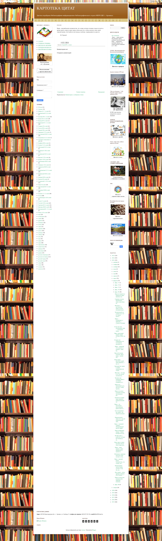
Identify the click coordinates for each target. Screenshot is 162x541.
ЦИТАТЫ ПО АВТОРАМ (44, 45)
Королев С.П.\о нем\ (43, 157)
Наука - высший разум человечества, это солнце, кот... (119, 461)
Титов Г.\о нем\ (42, 201)
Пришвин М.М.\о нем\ (44, 190)
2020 (113, 490)
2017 (113, 497)
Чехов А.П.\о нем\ (42, 212)
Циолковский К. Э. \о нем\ (45, 209)
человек (40, 267)
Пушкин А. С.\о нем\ (43, 193)
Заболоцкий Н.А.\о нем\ (44, 147)
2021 (113, 260)
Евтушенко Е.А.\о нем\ (44, 137)
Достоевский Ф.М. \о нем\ (45, 134)
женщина (40, 222)
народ (39, 240)
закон (39, 226)
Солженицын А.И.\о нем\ (44, 197)
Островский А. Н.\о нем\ (44, 181)
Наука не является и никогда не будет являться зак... (119, 295)
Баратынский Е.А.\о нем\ (44, 113)
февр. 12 (117, 287)
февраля (115, 280)
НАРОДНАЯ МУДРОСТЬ (44, 47)
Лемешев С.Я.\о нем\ (43, 165)
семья (39, 263)
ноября (115, 264)
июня (114, 271)
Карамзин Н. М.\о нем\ (44, 150)
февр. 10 (117, 289)
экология (40, 269)
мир (39, 238)
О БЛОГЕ (40, 41)
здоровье (40, 228)
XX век (40, 107)
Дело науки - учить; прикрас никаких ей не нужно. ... (119, 473)
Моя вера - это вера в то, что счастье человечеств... (119, 374)
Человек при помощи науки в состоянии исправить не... (119, 380)
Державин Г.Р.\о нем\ (43, 132)
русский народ (42, 259)
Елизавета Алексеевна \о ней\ (44, 140)
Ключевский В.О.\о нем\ (44, 154)
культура (40, 232)
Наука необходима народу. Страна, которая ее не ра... (119, 432)
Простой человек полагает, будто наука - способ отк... (119, 355)
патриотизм (41, 246)
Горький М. (64, 45)
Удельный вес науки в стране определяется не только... (119, 368)
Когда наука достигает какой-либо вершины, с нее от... (119, 362)
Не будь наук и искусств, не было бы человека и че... (119, 438)
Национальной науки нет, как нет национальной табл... (119, 419)
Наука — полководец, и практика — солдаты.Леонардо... (119, 321)
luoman (83, 530)
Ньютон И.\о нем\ (42, 179)
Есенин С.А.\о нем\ (43, 145)
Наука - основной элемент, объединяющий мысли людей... (119, 426)
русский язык (41, 261)
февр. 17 (117, 282)
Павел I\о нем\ (42, 184)
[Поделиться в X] (65, 42)
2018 (113, 495)
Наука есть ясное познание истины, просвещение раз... (119, 393)
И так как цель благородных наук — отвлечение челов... (119, 329)
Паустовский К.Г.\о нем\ (44, 186)
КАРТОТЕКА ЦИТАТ (56, 8)
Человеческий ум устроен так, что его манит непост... (119, 314)
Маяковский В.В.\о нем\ (44, 174)
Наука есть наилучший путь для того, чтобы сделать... (119, 387)
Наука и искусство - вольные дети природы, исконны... (119, 479)
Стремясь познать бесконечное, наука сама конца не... (119, 301)
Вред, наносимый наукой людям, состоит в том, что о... (119, 335)
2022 (113, 258)
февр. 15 (117, 285)
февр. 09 (117, 292)
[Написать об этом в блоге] (63, 42)
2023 (113, 255)
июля (114, 269)
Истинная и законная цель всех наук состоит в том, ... (119, 455)
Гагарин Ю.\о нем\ (43, 126)
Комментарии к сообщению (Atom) (75, 95)
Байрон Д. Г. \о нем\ (43, 111)
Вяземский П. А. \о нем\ (44, 123)
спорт (39, 265)
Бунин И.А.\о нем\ (43, 118)
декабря (115, 262)
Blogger (94, 530)
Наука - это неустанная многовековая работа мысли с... (119, 406)
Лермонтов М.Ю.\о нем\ (44, 167)
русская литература (43, 255)
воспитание (41, 216)
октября (115, 267)
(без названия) (115, 35)
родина (40, 253)
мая (114, 273)
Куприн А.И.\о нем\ (43, 159)
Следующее (60, 92)
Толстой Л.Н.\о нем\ (43, 203)
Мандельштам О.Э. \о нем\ (45, 170)
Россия (40, 195)
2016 (113, 499)
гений (39, 218)
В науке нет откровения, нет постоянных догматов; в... (119, 342)
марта (115, 278)
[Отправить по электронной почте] (61, 42)
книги (39, 230)
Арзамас (40, 109)
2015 (113, 502)
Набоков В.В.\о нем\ (43, 177)
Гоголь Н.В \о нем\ (43, 128)
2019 (113, 492)
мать (39, 236)
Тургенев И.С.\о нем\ (43, 205)
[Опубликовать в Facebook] (66, 42)
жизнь (39, 224)
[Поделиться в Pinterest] (68, 42)
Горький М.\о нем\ (43, 130)
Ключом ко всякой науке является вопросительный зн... (119, 400)
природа (40, 249)
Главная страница (80, 92)
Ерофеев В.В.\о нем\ (43, 143)
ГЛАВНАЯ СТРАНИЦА (44, 43)
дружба (40, 220)
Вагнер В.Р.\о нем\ (43, 121)
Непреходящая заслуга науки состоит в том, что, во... (118, 468)
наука (70, 45)
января (115, 487)
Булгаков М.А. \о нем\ (43, 116)
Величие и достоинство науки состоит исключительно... (119, 308)
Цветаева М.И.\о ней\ (43, 207)
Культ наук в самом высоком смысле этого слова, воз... (119, 443)
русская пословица (43, 257)
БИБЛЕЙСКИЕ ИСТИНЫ (44, 49)
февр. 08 (117, 484)
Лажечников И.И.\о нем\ (44, 161)
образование (41, 244)
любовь (40, 234)
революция (41, 251)
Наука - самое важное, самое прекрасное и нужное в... (118, 449)
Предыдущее (101, 92)
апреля (115, 276)
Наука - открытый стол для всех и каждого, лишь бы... (119, 348)
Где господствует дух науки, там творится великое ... (119, 413)
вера (39, 214)
